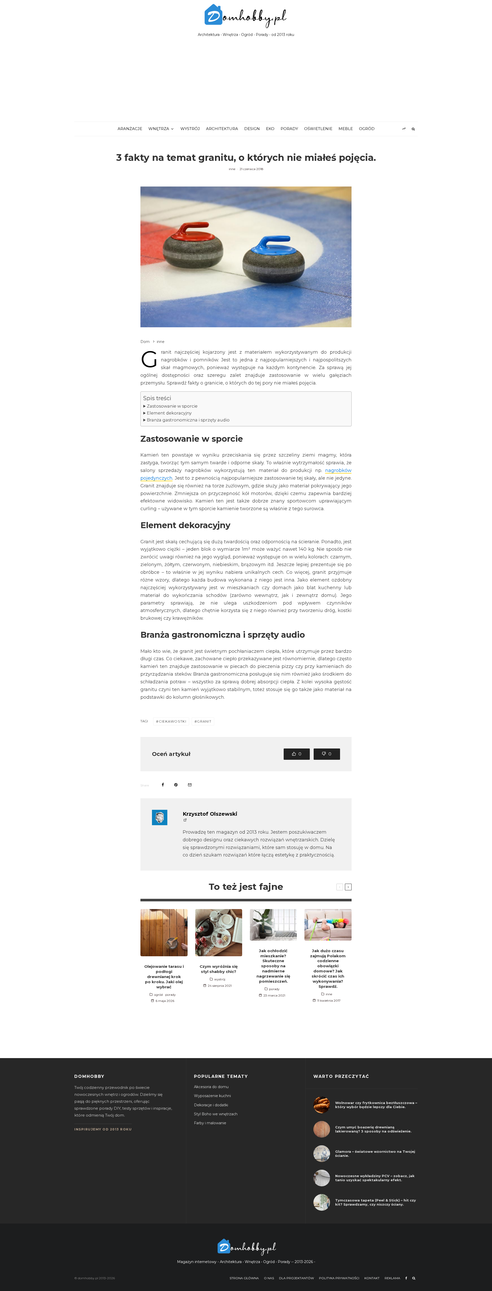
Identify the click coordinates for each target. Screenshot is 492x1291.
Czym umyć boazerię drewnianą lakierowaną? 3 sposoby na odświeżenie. (373, 1129)
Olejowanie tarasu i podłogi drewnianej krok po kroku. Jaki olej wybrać (164, 976)
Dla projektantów (296, 1278)
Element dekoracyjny (169, 413)
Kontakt (372, 1278)
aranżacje (130, 128)
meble (346, 128)
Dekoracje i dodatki (211, 1105)
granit (204, 721)
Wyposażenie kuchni (212, 1095)
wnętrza (158, 128)
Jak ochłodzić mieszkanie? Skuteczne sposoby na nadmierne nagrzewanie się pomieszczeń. (273, 966)
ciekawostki (172, 721)
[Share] (163, 785)
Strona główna (244, 1278)
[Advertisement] (246, 83)
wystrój (190, 128)
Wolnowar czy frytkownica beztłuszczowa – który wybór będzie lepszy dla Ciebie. (376, 1105)
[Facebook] (406, 1278)
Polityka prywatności (339, 1278)
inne (232, 169)
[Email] (190, 785)
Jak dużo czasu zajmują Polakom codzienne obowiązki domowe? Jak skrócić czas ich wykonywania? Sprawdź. (328, 968)
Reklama (392, 1278)
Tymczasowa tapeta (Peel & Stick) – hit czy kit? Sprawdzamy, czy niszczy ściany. (375, 1202)
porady (289, 128)
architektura (222, 128)
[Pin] (176, 785)
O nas (269, 1278)
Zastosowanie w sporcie (172, 406)
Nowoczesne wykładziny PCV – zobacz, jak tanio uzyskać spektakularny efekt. (375, 1178)
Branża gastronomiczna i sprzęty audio (188, 419)
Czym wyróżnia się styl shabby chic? (219, 969)
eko (270, 128)
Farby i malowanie (210, 1123)
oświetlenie (318, 128)
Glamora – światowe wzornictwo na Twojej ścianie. (375, 1154)
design (252, 128)
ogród (367, 128)
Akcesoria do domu (211, 1087)
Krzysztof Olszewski (210, 814)
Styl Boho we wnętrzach (216, 1114)
